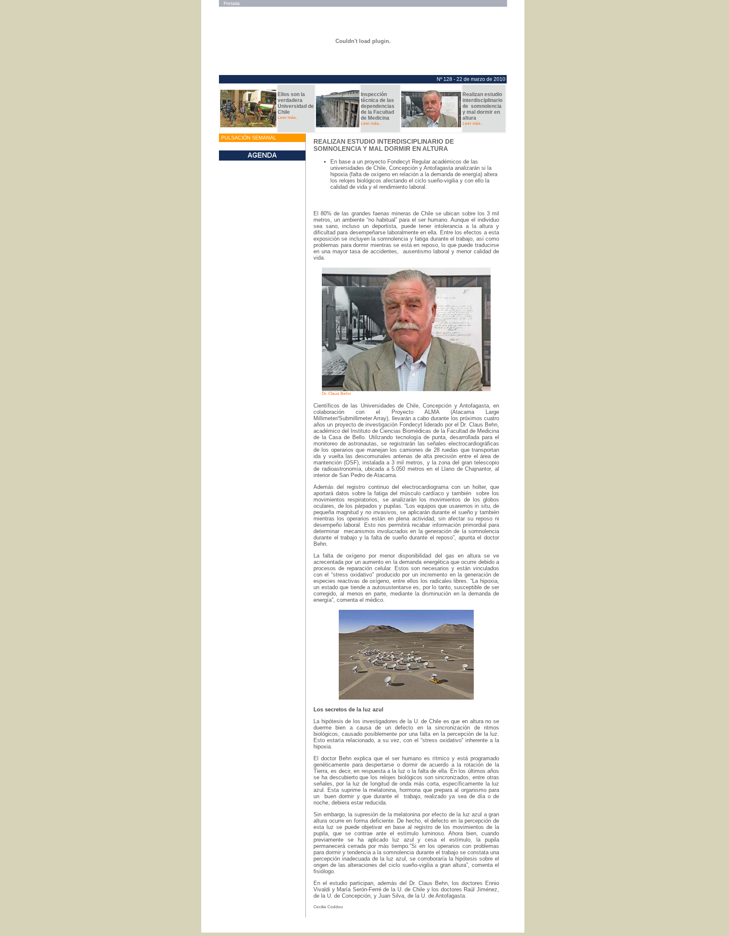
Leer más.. (288, 117)
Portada (232, 3)
